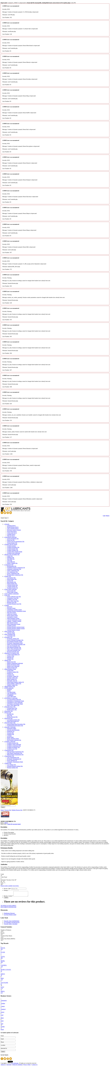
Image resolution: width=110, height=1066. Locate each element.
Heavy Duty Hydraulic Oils (14, 648)
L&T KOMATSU (11, 693)
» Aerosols (6, 524)
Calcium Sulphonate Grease (14, 619)
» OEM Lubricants (8, 688)
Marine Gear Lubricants (13, 666)
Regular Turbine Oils (12, 767)
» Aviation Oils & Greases (10, 544)
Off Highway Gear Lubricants (14, 702)
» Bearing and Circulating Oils (11, 554)
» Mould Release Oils (9, 686)
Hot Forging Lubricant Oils (14, 740)
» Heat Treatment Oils (9, 634)
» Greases (6, 605)
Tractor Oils (10, 580)
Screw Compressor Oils (13, 573)
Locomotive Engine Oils (13, 719)
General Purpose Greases (13, 630)
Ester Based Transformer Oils (14, 753)
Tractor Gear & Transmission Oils (15, 541)
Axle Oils (9, 560)
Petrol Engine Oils (11, 579)
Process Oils (8, 810)
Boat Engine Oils (11, 582)
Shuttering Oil (10, 731)
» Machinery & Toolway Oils (11, 653)
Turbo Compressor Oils (13, 570)
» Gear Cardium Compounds (11, 593)
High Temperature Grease (13, 624)
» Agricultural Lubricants (10, 537)
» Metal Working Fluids (10, 669)
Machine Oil (10, 657)
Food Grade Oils (11, 590)
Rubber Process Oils (12, 717)
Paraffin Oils (10, 714)
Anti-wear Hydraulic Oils (13, 650)
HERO (9, 690)
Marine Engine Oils (12, 667)
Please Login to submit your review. (10, 885)
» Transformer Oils (8, 750)
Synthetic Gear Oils (12, 599)
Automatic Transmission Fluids (15, 761)
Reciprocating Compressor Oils (15, 575)
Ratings (6, 890)
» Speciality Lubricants (10, 727)
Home (2, 810)
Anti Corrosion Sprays (13, 528)
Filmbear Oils (10, 557)
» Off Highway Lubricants (10, 698)
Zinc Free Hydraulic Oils (13, 646)
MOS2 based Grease (12, 615)
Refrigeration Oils (11, 566)
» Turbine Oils (7, 763)
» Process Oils (7, 712)
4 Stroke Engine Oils (12, 585)
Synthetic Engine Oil (12, 588)
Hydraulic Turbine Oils (13, 638)
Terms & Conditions (17, 1064)
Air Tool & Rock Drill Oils (14, 699)
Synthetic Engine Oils (12, 743)
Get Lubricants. (15, 1063)
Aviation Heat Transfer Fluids (14, 551)
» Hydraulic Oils (8, 637)
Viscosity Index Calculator (10, 924)
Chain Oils (10, 556)
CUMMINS (10, 695)
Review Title (7, 888)
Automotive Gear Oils (12, 598)
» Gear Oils (7, 595)
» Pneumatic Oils (8, 711)
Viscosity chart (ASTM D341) (11, 921)
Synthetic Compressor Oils (14, 746)
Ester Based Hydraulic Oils (14, 647)
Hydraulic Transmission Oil (14, 759)
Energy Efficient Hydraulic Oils (15, 640)
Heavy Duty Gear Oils (13, 601)
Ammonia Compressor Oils (14, 569)
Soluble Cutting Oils (12, 685)
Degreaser (9, 606)
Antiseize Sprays (11, 525)
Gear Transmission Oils (13, 757)
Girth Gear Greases (12, 614)
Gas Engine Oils (11, 577)
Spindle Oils (10, 659)
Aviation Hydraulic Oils (13, 547)
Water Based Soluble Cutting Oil (15, 682)
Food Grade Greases (12, 592)
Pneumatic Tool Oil (12, 680)
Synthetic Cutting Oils (12, 672)
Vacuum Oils (10, 733)
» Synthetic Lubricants (9, 741)
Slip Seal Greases (11, 612)
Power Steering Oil (12, 760)
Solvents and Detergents (13, 730)
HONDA (9, 689)
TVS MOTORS (11, 692)
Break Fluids (10, 737)
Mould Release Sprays (13, 527)
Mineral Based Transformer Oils (15, 754)
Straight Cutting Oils (12, 677)
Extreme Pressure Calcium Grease (15, 627)
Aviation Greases (11, 546)
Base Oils (9, 715)
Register (107, 515)
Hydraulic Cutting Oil (12, 676)
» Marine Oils (7, 660)
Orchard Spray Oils (12, 708)
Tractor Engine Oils (12, 543)
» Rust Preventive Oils (9, 722)
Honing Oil (10, 673)
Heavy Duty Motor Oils (13, 705)
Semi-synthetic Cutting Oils (14, 683)
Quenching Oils (11, 635)
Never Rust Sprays (12, 531)
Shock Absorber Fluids (13, 738)
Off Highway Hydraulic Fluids (15, 704)
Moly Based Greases (12, 622)
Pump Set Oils (10, 540)
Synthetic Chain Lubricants (14, 744)
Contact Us (34, 1064)
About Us (3, 1064)
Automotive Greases (12, 617)
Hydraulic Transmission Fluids (15, 643)
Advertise (8, 1064)
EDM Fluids (10, 670)
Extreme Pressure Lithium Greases (16, 628)
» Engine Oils (7, 576)
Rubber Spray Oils (12, 709)
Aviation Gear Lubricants (13, 553)
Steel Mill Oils (10, 559)
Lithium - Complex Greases (14, 621)
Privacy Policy (27, 1064)
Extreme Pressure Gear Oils (14, 604)
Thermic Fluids (11, 632)
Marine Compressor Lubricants (15, 663)
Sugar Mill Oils (11, 561)
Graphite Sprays (11, 534)
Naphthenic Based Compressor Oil (16, 567)
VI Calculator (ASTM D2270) (11, 922)
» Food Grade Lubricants (10, 589)
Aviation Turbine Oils (12, 550)
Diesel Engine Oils (12, 583)
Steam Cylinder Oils (12, 563)
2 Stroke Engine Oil (12, 586)
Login (104, 515)
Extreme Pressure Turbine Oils (15, 766)
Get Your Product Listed (10, 914)
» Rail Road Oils (8, 718)
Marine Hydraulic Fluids (13, 664)
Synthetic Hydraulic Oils (13, 747)
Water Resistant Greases (13, 618)
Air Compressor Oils (12, 572)
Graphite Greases (11, 625)
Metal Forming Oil (12, 679)
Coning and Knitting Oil (13, 654)
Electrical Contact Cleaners (14, 530)
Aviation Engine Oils (12, 548)
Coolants (9, 735)
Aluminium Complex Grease (14, 609)
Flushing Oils (10, 734)
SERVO (6, 822)
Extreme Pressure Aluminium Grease (16, 611)
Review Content (8, 896)
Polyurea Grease (11, 608)
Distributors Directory (9, 913)
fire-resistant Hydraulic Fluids (14, 641)
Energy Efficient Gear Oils (14, 596)
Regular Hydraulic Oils (13, 651)
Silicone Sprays (11, 535)
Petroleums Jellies (11, 728)
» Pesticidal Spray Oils (9, 706)
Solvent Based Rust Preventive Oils (16, 724)
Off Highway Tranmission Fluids (15, 701)
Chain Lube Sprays (12, 532)
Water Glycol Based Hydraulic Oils (16, 644)
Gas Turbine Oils (11, 764)
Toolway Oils (10, 656)
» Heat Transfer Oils (9, 631)
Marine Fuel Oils (11, 661)
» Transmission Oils (9, 756)
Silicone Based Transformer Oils (15, 751)
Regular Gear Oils (11, 602)
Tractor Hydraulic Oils (13, 538)
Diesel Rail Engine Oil (13, 721)
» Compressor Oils (8, 564)
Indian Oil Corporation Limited (14, 824)
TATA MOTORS (11, 696)
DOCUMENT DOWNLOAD (8, 906)
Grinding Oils (10, 675)
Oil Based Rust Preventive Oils (15, 725)
